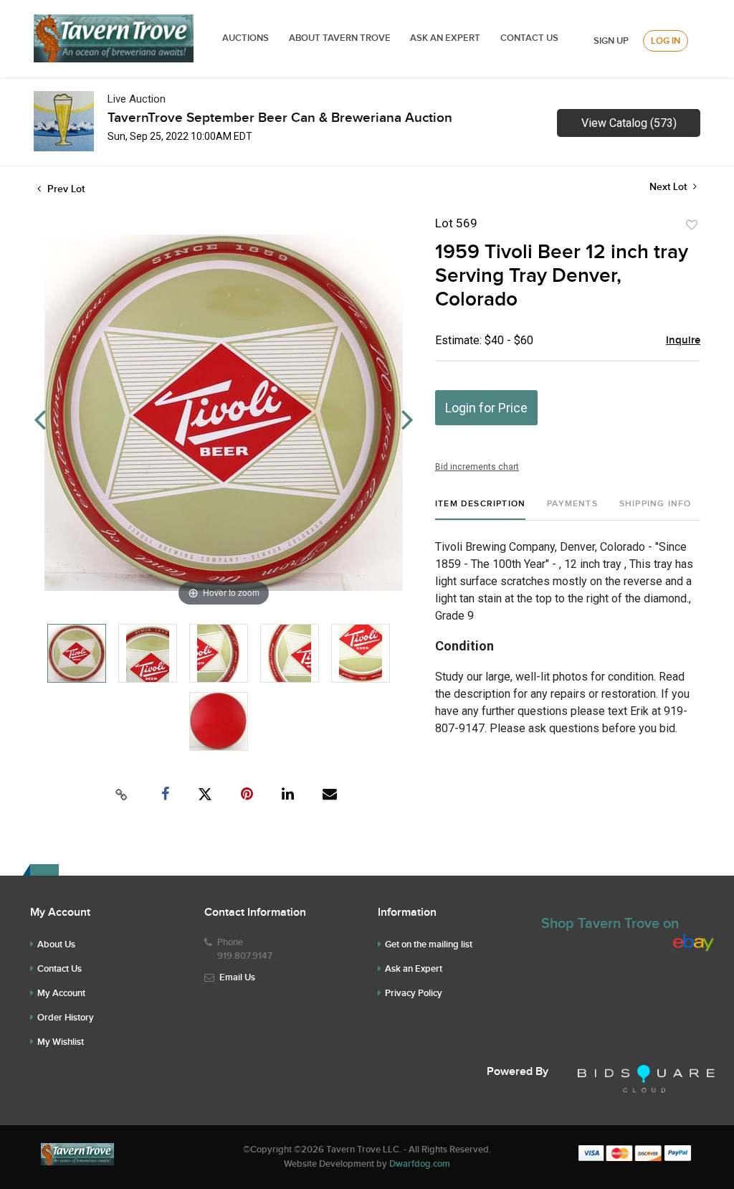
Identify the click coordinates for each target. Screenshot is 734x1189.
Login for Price (486, 407)
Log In (665, 41)
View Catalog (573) (629, 123)
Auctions (245, 38)
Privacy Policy (413, 993)
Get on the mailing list (428, 944)
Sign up (611, 41)
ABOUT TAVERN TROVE (341, 38)
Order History (65, 1017)
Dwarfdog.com (419, 1164)
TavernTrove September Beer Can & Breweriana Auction (280, 118)
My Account (61, 993)
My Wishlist (60, 1042)
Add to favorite (691, 225)
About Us (56, 944)
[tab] (480, 509)
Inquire (683, 340)
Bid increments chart (477, 467)
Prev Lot (64, 189)
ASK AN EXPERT (445, 38)
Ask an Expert (413, 969)
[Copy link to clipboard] (121, 794)
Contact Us (529, 38)
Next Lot (669, 187)
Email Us (237, 977)
